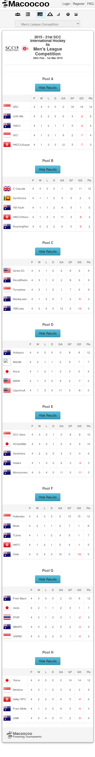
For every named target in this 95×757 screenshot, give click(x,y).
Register (79, 3)
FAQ (90, 3)
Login (66, 3)
